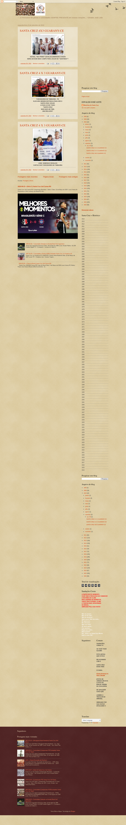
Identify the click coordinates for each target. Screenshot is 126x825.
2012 (85, 166)
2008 (85, 116)
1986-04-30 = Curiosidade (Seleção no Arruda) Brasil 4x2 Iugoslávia (45, 244)
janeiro (87, 124)
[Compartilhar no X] (55, 64)
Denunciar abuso (87, 210)
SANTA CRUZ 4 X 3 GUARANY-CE (42, 73)
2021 (85, 191)
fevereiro (88, 127)
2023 (85, 196)
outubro (87, 157)
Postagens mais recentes (28, 177)
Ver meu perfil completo (88, 107)
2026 (85, 205)
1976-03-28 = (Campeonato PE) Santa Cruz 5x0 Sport (40, 779)
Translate (95, 723)
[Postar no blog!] (53, 64)
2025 (85, 202)
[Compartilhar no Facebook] (57, 64)
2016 (85, 177)
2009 (85, 119)
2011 (85, 164)
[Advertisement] (95, 54)
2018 (85, 183)
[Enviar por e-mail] (51, 64)
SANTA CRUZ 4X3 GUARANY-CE (42, 30)
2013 (85, 169)
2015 (85, 175)
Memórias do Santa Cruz (91, 105)
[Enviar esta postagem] (47, 63)
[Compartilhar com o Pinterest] (59, 64)
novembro (88, 160)
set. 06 (89, 145)
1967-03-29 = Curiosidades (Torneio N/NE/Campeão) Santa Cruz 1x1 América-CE (49, 253)
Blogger (73, 811)
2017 (85, 180)
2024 (85, 199)
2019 (85, 185)
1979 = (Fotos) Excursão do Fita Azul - (36, 760)
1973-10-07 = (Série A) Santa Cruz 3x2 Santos (38, 770)
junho (87, 135)
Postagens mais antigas (68, 177)
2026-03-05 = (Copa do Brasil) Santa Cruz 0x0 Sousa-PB (35, 263)
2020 (85, 188)
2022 (85, 194)
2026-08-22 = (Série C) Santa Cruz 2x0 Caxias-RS (34, 186)
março (87, 129)
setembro (88, 143)
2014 (85, 172)
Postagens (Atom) (28, 180)
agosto (87, 140)
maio (86, 132)
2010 (85, 122)
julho (86, 138)
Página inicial (48, 177)
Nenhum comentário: (39, 63)
